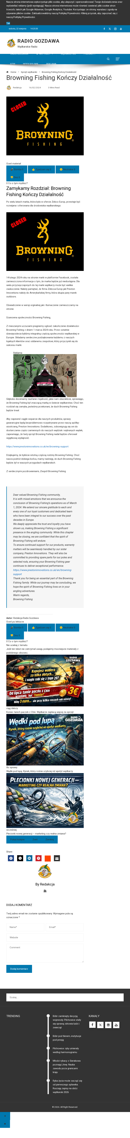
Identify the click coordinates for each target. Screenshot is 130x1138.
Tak (8, 23)
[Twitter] (20, 858)
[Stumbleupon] (48, 859)
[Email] (57, 858)
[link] (45, 684)
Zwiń (35, 839)
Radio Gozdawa (38, 41)
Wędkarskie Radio (27, 46)
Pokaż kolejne (17, 839)
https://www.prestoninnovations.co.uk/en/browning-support (37, 446)
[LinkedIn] (29, 858)
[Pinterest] (39, 858)
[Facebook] (11, 858)
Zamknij (50, 839)
